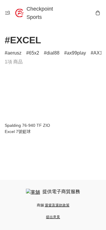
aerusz (14, 52)
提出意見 (53, 217)
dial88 (53, 52)
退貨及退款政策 (57, 205)
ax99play (76, 52)
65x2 (34, 52)
